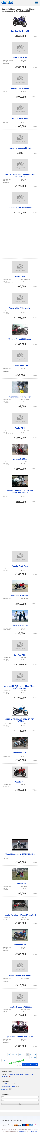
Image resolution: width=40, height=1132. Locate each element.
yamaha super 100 (20, 625)
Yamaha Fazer (20, 944)
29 (31, 1057)
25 (24, 1055)
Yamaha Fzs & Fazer (20, 566)
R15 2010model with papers (20, 975)
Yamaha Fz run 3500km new (20, 207)
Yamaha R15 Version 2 (20, 88)
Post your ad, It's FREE (30, 1065)
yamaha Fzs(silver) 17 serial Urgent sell (20, 915)
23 (16, 1055)
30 (35, 1057)
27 (31, 1055)
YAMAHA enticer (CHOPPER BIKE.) (20, 854)
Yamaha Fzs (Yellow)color (20, 308)
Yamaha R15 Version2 (20, 595)
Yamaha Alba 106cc (20, 118)
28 (35, 1055)
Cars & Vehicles (6, 1084)
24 (20, 1055)
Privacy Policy (33, 1131)
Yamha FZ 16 (20, 276)
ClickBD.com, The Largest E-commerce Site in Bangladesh (7, 3)
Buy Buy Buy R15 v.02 (20, 31)
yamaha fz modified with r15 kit (20, 1036)
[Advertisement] (20, 238)
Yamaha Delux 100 (20, 365)
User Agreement (23, 1131)
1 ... (5, 1055)
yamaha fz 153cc (20, 459)
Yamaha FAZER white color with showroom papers (20, 491)
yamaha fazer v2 (20, 752)
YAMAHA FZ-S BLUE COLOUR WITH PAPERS (20, 720)
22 (12, 1055)
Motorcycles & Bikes (8, 1086)
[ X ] (9, 1076)
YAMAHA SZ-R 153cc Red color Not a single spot (20, 175)
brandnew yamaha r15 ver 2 (20, 148)
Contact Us (9, 1120)
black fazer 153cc (20, 57)
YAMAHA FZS (20, 883)
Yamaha (5, 1089)
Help (2, 1120)
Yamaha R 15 (20, 782)
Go (20, 1104)
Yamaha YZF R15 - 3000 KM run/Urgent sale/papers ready (20, 687)
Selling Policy (17, 1120)
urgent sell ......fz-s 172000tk (20, 1007)
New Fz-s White (20, 655)
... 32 (3, 1060)
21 (9, 1055)
